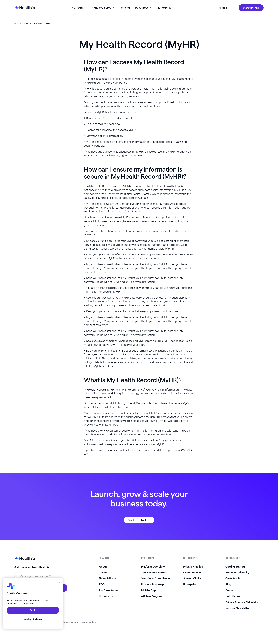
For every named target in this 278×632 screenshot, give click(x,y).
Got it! (33, 610)
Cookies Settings (88, 622)
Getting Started (235, 566)
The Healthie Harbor (154, 572)
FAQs (102, 584)
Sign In (223, 7)
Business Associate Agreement (63, 622)
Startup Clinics (192, 578)
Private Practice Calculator (242, 602)
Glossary (18, 23)
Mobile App (148, 590)
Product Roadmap (152, 584)
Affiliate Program (151, 596)
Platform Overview (153, 566)
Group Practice (192, 572)
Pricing (125, 7)
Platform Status (108, 590)
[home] (24, 7)
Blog (228, 584)
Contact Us (106, 596)
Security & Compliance (155, 578)
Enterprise (164, 7)
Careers (104, 572)
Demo (229, 590)
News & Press (107, 578)
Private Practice (193, 566)
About (103, 566)
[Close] (59, 582)
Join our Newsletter (237, 608)
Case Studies (233, 578)
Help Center (233, 596)
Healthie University (237, 572)
